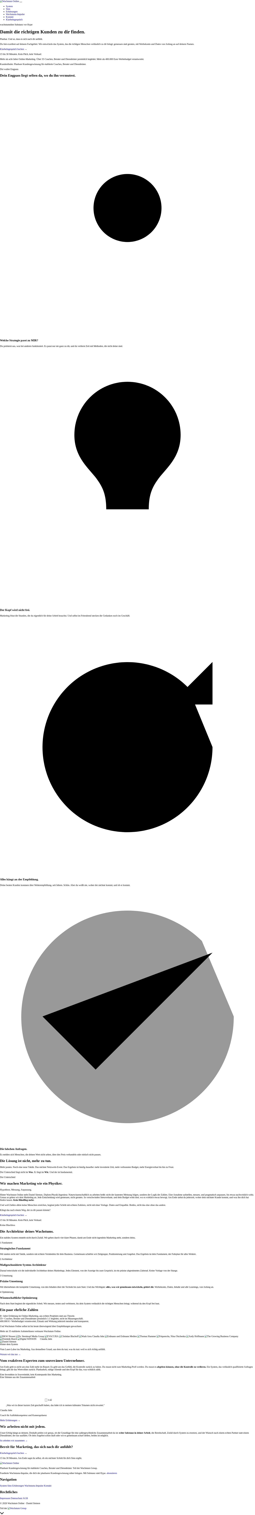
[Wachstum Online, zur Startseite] (10, 1)
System (9, 6)
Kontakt (9, 17)
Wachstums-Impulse (15, 14)
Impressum (5, 1498)
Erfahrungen (12, 11)
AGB (25, 1498)
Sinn (8, 9)
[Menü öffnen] (21, 2)
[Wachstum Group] (17, 1508)
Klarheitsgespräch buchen (13, 49)
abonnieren (112, 1473)
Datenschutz (16, 1498)
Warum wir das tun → (10, 1354)
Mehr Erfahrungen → (10, 1420)
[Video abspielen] (46, 1400)
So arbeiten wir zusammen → (14, 1440)
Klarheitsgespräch (14, 19)
